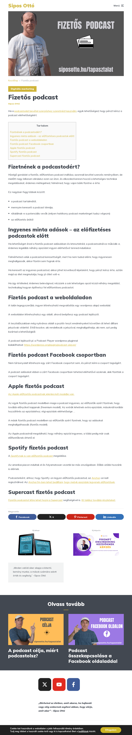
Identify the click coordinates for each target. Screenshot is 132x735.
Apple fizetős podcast (22, 147)
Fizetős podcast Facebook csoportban (32, 143)
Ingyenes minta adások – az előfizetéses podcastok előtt (42, 136)
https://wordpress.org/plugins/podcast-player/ (50, 344)
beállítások (83, 731)
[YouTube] (59, 684)
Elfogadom (110, 729)
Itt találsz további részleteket (98, 500)
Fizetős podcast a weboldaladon (28, 139)
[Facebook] (73, 684)
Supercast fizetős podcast (25, 155)
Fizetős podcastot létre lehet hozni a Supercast (35, 500)
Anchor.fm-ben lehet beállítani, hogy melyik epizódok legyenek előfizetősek (71, 482)
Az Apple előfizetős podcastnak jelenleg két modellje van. (41, 394)
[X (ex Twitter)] (44, 684)
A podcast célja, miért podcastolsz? (33, 653)
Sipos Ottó (21, 6)
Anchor (96, 478)
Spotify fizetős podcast (23, 151)
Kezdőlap (13, 80)
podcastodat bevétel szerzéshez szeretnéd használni (45, 111)
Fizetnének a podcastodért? (26, 132)
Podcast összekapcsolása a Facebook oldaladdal (93, 656)
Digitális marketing (22, 88)
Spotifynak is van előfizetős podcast (31, 455)
